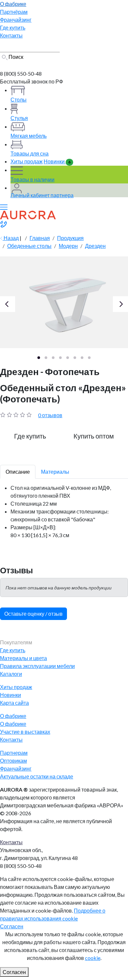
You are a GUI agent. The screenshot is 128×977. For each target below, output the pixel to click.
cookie (92, 958)
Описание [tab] (18, 471)
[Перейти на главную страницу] (27, 65)
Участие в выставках (25, 731)
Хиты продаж (27, 161)
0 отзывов (50, 415)
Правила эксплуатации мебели (37, 666)
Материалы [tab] (55, 471)
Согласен (11, 926)
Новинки (57, 161)
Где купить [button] (30, 436)
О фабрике (13, 724)
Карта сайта (14, 703)
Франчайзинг (16, 768)
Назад (11, 238)
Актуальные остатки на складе (36, 776)
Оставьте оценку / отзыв (33, 613)
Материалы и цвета (23, 658)
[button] (38, 357)
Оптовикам (13, 760)
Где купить (12, 650)
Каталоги (11, 674)
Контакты (11, 739)
